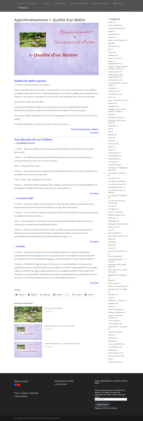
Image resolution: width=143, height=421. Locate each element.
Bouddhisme (113, 46)
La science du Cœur (115, 184)
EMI (109, 132)
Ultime (110, 335)
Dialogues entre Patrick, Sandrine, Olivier (117, 110)
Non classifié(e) (114, 233)
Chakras (111, 55)
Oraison (111, 242)
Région (110, 280)
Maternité (112, 218)
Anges (110, 31)
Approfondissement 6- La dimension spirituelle (62, 343)
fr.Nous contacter (20, 396)
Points (110, 245)
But (109, 49)
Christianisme (113, 72)
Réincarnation (113, 283)
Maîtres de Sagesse (115, 215)
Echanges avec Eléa (115, 117)
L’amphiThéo (60, 3)
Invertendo (112, 162)
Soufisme (111, 303)
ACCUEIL (21, 3)
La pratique (112, 178)
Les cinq (111, 206)
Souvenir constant (115, 309)
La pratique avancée (115, 181)
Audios (110, 37)
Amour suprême (114, 25)
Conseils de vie (113, 94)
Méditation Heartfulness (117, 224)
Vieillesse (111, 350)
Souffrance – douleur (116, 300)
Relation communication (117, 286)
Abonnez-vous (102, 405)
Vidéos (110, 341)
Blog (109, 43)
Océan (110, 239)
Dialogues (32, 3)
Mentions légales (52, 418)
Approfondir (112, 34)
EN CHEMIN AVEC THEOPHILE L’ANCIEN (29, 418)
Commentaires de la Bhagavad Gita (115, 76)
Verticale (111, 338)
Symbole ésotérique (115, 312)
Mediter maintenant (80, 3)
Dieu (110, 114)
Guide (110, 150)
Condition (111, 88)
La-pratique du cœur (116, 187)
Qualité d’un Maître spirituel (30, 80)
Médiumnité (112, 227)
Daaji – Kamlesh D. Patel (117, 100)
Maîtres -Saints (113, 212)
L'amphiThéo (113, 165)
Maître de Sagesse (35, 255)
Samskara (112, 294)
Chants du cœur (114, 58)
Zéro (109, 359)
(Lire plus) (94, 193)
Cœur (110, 97)
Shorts (110, 297)
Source (110, 306)
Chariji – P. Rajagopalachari (114, 62)
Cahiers (45, 3)
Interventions (113, 159)
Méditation (112, 221)
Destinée (111, 103)
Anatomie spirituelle (115, 28)
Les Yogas (111, 209)
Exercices (111, 144)
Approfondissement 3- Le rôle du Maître (60, 326)
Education (112, 126)
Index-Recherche (100, 3)
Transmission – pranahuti (117, 327)
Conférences (113, 91)
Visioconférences (114, 353)
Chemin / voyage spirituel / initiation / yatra (118, 67)
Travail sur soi (113, 332)
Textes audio (113, 321)
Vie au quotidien (114, 344)
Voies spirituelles (114, 356)
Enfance (111, 135)
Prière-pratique (114, 256)
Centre (110, 52)
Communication (114, 80)
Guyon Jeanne (113, 153)
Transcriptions (113, 324)
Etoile (110, 141)
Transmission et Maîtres (54, 308)
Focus (110, 147)
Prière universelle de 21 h (117, 251)
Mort (110, 230)
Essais (110, 138)
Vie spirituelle (113, 347)
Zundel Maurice (114, 362)
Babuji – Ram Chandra (116, 40)
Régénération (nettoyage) (117, 275)
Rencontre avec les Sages (117, 289)
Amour (110, 22)
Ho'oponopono (113, 156)
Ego (109, 129)
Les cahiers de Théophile (117, 195)
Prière (110, 248)
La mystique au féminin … (117, 173)
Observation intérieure (116, 236)
